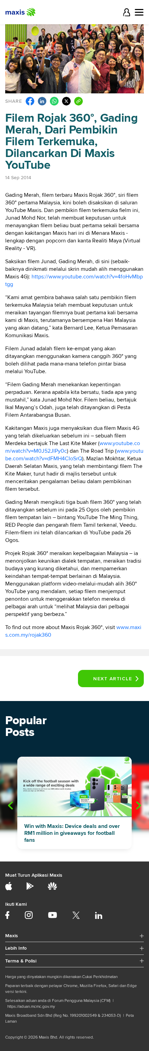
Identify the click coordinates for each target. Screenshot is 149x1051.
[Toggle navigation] (139, 12)
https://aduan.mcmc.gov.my (31, 1006)
